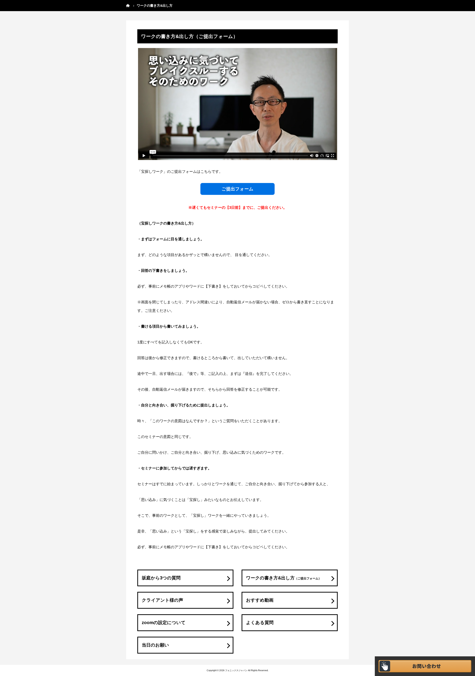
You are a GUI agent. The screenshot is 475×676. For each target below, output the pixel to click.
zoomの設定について (164, 622)
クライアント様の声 (162, 600)
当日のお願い (155, 644)
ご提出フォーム (237, 188)
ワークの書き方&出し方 (283, 577)
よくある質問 (259, 622)
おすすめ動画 (259, 600)
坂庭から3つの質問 (161, 577)
